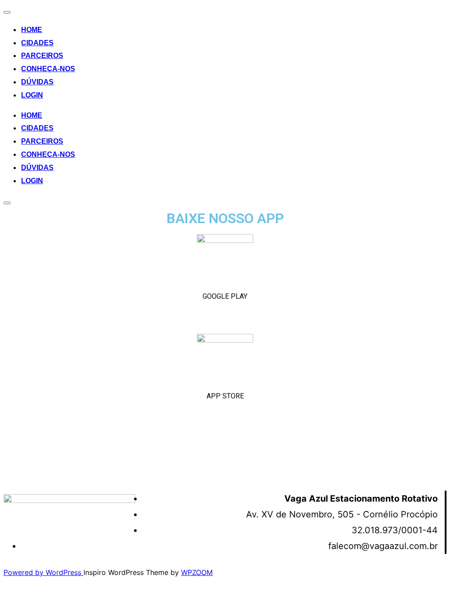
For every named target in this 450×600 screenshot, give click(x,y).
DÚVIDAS (37, 82)
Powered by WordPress (43, 572)
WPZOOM (197, 572)
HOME (31, 29)
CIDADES (37, 43)
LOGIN (32, 95)
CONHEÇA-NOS (48, 68)
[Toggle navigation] (7, 12)
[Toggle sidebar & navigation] (7, 203)
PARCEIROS (42, 55)
